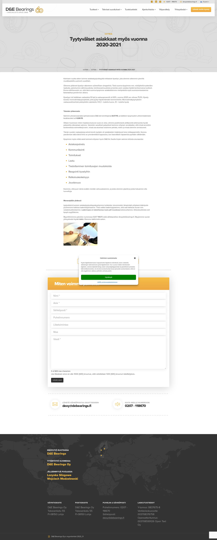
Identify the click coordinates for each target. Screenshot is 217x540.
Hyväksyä (108, 277)
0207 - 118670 (135, 406)
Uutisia (85, 70)
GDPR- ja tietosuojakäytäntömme (107, 282)
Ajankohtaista (148, 9)
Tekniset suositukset (111, 9)
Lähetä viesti (57, 380)
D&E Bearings (24, 10)
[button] (135, 258)
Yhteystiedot (180, 9)
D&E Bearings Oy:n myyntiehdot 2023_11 (67, 536)
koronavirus (68, 93)
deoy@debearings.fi (190, 2)
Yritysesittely (164, 9)
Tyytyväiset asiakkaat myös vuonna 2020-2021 (117, 70)
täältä (81, 219)
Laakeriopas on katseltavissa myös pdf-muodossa (100, 210)
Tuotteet (93, 9)
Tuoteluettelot (131, 9)
